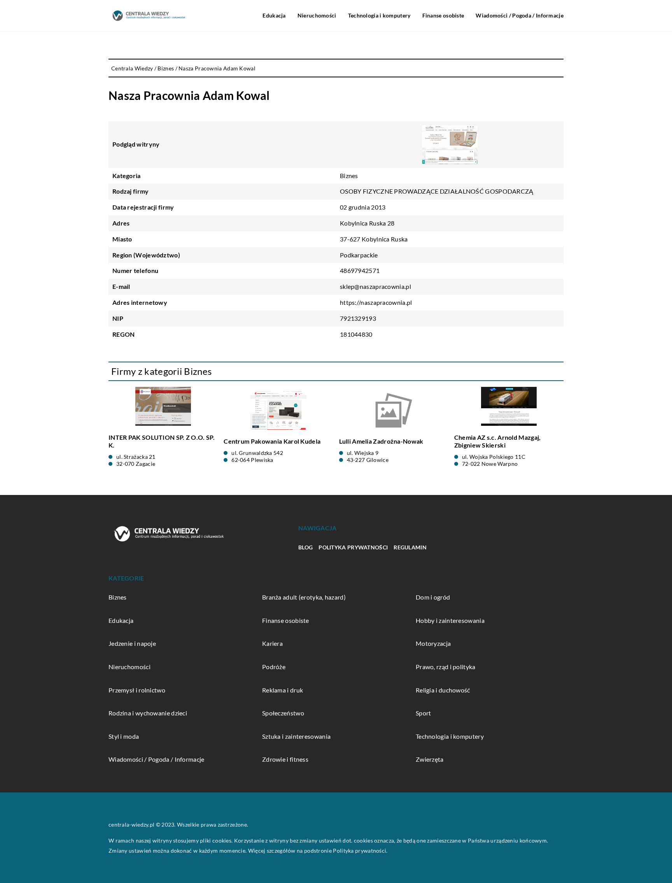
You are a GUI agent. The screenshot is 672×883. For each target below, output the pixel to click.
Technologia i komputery (379, 15)
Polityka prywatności (353, 547)
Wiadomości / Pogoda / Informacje (520, 15)
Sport (423, 713)
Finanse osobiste (443, 15)
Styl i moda (123, 736)
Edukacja (273, 15)
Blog (305, 547)
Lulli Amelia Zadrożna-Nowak (381, 441)
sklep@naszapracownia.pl (375, 286)
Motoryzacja (433, 643)
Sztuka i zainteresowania (296, 736)
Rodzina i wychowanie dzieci (147, 713)
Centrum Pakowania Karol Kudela (272, 441)
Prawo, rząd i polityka (446, 666)
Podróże (273, 666)
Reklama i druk (282, 690)
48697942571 (360, 270)
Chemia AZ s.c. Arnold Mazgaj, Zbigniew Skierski (497, 441)
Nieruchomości (317, 15)
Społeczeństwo (283, 713)
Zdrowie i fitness (285, 759)
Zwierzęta (430, 759)
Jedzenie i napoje (132, 643)
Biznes (349, 175)
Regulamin (410, 547)
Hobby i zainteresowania (450, 620)
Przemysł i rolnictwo (136, 690)
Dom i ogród (433, 597)
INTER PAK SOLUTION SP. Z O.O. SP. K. (161, 441)
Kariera (272, 643)
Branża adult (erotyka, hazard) (304, 597)
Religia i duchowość (443, 690)
